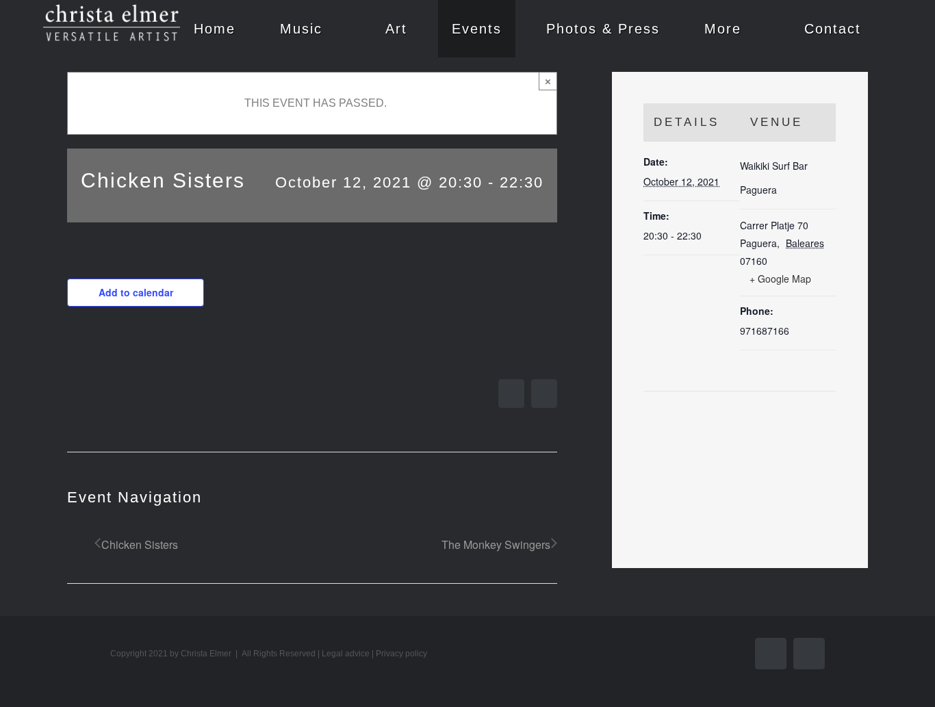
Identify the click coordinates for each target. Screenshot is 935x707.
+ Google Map (780, 278)
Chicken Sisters (139, 544)
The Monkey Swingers (495, 544)
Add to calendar (136, 292)
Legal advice (346, 653)
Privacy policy (401, 653)
